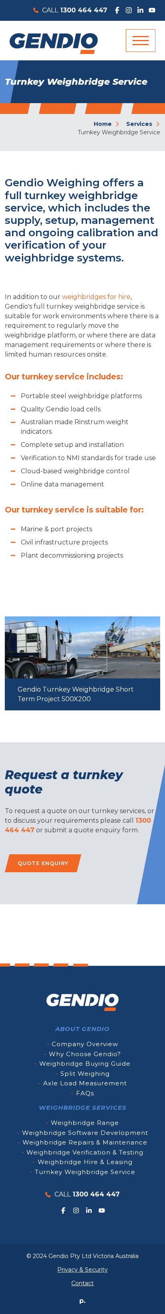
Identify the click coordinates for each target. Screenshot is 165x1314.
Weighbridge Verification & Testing (84, 1152)
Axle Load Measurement (85, 1083)
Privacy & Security (82, 1269)
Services (140, 124)
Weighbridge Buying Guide (85, 1063)
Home (103, 124)
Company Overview (85, 1044)
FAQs (85, 1093)
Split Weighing (85, 1073)
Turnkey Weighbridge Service (85, 1172)
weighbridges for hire (96, 297)
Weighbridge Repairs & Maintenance (84, 1142)
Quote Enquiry (43, 863)
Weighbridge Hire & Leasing (85, 1162)
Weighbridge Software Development (85, 1133)
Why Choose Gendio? (85, 1054)
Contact (82, 1283)
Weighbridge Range (85, 1123)
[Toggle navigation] (140, 40)
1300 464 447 (87, 1194)
